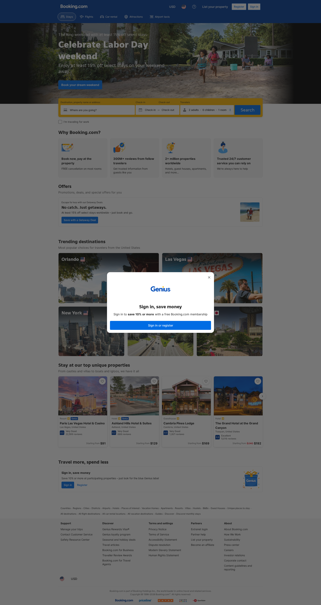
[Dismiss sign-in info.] (209, 277)
